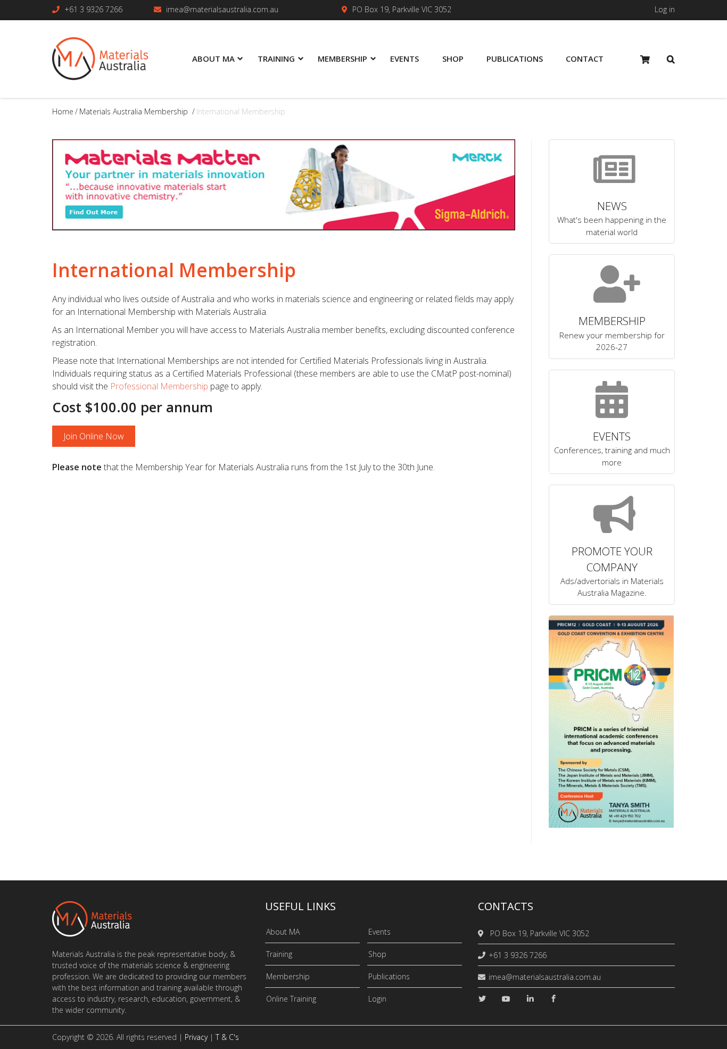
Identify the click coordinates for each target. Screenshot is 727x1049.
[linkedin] (530, 999)
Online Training (291, 999)
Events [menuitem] (404, 58)
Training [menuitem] (276, 58)
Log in (665, 9)
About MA (283, 932)
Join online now (93, 436)
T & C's (227, 1037)
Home (62, 111)
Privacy (196, 1037)
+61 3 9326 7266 (93, 9)
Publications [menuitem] (514, 58)
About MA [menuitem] (213, 58)
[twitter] (482, 999)
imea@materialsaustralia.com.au (222, 9)
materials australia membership (133, 111)
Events (379, 932)
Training (279, 954)
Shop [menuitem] (453, 58)
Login (377, 999)
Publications (389, 976)
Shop (377, 954)
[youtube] (506, 999)
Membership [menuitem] (342, 58)
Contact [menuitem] (585, 58)
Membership (288, 976)
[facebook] (553, 999)
